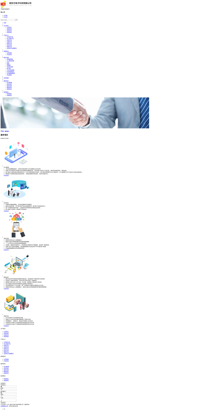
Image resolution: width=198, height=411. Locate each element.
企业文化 (9, 30)
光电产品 (9, 40)
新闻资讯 (6, 51)
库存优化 (9, 84)
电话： (2, 394)
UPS (8, 62)
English (5, 17)
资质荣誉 (9, 32)
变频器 (9, 65)
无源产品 (9, 41)
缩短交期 (9, 85)
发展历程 (9, 29)
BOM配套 (9, 82)
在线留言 (9, 95)
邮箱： (2, 388)
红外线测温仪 (10, 71)
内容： (2, 398)
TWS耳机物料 (10, 70)
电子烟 (9, 68)
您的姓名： (4, 385)
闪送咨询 (6, 175)
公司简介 (9, 27)
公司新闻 (9, 53)
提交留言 (3, 402)
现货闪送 (9, 89)
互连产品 (9, 45)
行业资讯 (9, 54)
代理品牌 (6, 78)
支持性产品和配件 (12, 48)
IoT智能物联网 (11, 73)
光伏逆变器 (10, 66)
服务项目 (6, 81)
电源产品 (9, 46)
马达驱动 (9, 75)
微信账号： (4, 391)
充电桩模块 (10, 59)
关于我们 (6, 25)
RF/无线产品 (10, 38)
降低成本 (9, 87)
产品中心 (6, 35)
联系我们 (6, 92)
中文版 (5, 15)
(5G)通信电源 (10, 60)
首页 (5, 22)
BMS (8, 63)
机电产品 (9, 43)
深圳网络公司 (4, 406)
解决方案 (6, 57)
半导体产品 (10, 37)
